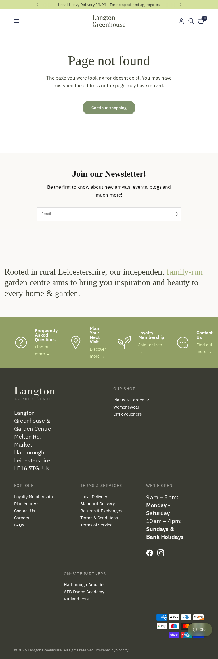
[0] (200, 21)
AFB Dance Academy (84, 591)
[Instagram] (162, 553)
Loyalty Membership (33, 496)
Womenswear (126, 407)
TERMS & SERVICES (101, 486)
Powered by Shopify (112, 650)
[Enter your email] (175, 214)
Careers (21, 517)
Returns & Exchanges (101, 510)
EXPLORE (24, 486)
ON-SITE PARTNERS (85, 574)
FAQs (19, 525)
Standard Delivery (97, 503)
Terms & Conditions (99, 517)
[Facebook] (151, 553)
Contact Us (24, 510)
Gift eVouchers (127, 414)
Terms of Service (96, 525)
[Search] (191, 21)
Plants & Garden (128, 400)
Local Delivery (93, 496)
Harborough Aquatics (84, 584)
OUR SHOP (124, 389)
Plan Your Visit (28, 503)
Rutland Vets (76, 598)
